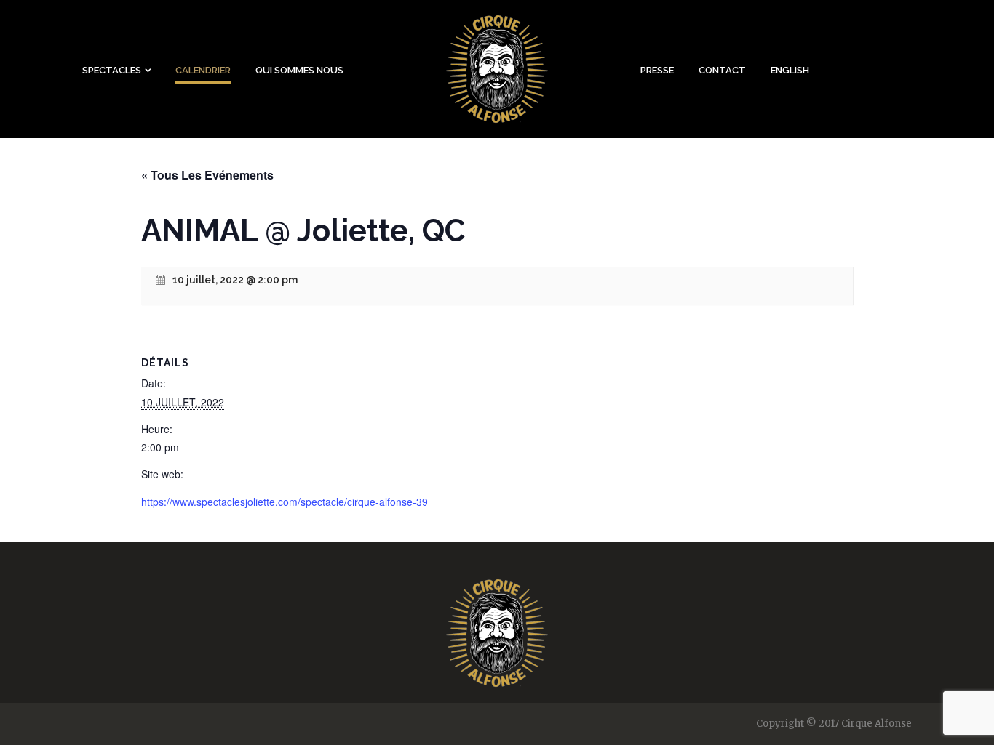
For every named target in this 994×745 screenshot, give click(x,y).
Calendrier (203, 70)
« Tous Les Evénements (207, 174)
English (790, 70)
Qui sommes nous (299, 70)
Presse (657, 70)
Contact (722, 70)
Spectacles (111, 70)
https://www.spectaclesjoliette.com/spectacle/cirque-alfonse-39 (284, 501)
